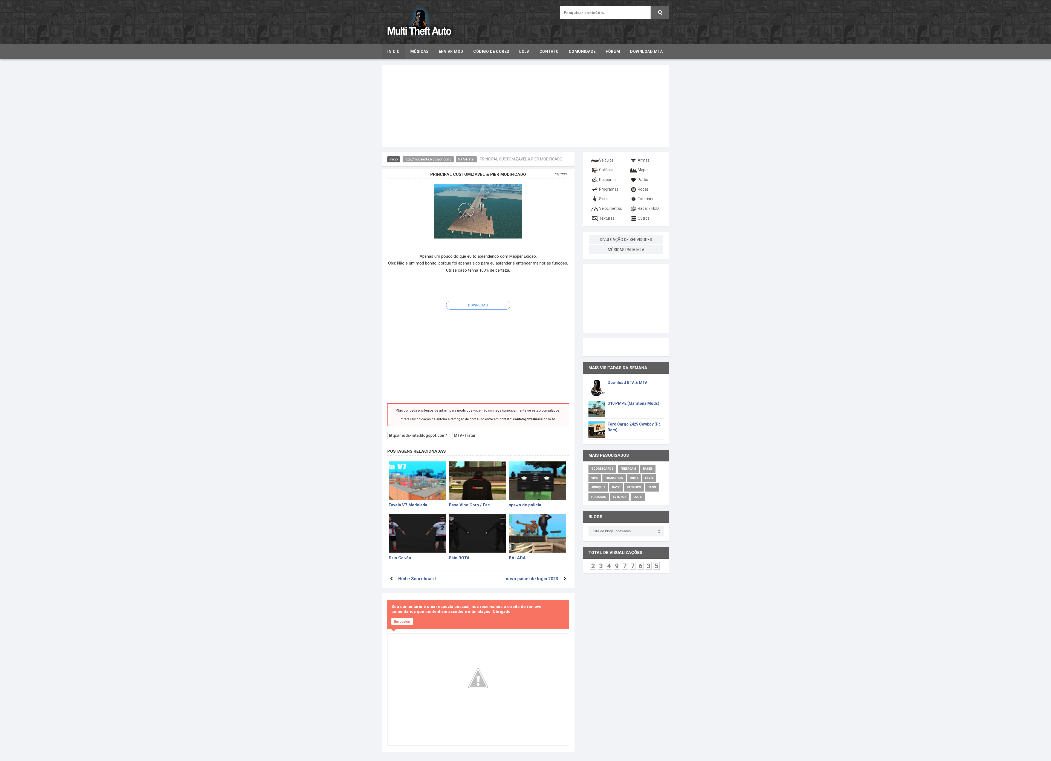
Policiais (598, 497)
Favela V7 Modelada (408, 504)
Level (649, 478)
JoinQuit (598, 487)
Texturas (606, 218)
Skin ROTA (459, 557)
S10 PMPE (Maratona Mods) (633, 403)
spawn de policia (525, 504)
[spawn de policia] (537, 480)
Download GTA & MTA (627, 382)
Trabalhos (614, 478)
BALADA (517, 557)
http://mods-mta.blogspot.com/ (428, 159)
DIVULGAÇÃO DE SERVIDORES (626, 239)
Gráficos (606, 170)
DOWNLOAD (478, 305)
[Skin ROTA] (477, 533)
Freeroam (628, 468)
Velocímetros (610, 208)
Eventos (619, 497)
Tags (652, 487)
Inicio (393, 159)
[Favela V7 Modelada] (417, 480)
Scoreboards (602, 468)
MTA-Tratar (466, 159)
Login (637, 497)
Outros (643, 218)
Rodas (643, 189)
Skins (603, 199)
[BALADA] (537, 533)
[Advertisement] (525, 105)
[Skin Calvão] (417, 533)
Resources (608, 179)
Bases (648, 468)
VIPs (594, 478)
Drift (634, 478)
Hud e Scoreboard (417, 578)
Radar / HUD (648, 208)
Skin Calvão (400, 557)
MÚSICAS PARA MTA (626, 250)
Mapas (643, 170)
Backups (634, 487)
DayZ (616, 487)
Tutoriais (645, 199)
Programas (609, 189)
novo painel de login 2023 (532, 578)
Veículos (606, 160)
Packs (643, 179)
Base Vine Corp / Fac (469, 504)
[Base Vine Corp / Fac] (477, 480)
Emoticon (402, 621)
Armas (643, 160)
